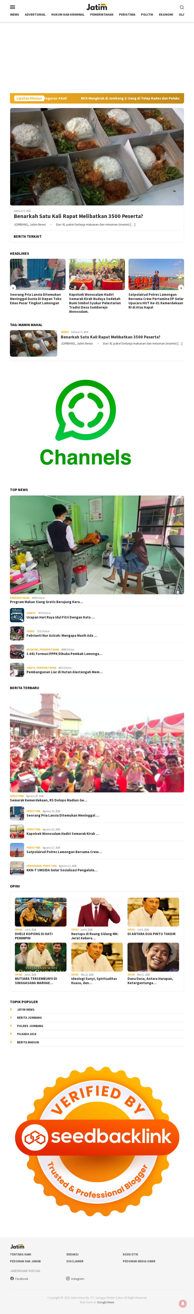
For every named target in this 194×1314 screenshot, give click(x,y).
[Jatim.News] (97, 6)
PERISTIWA (17, 796)
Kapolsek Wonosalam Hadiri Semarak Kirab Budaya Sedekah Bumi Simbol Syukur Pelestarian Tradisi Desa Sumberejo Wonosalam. (36, 303)
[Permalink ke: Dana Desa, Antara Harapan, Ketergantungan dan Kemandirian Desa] (153, 957)
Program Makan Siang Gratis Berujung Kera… (46, 602)
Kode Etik (130, 1254)
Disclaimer (75, 1261)
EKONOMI (32, 649)
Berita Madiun (28, 1042)
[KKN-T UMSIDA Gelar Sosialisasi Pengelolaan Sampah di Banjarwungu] (156, 274)
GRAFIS (30, 613)
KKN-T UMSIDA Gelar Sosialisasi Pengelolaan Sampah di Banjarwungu (156, 296)
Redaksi (72, 1254)
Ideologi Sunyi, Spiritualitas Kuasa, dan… (94, 981)
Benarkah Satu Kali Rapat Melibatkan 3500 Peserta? (79, 216)
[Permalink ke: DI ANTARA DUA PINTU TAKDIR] (153, 912)
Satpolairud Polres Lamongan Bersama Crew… (64, 852)
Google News (105, 1302)
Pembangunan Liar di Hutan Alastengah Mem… (64, 672)
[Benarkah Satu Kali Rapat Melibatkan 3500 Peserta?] (97, 156)
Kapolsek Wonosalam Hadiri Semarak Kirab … (62, 834)
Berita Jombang (29, 1018)
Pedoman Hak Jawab (25, 1261)
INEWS (65, 332)
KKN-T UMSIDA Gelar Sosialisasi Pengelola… (61, 870)
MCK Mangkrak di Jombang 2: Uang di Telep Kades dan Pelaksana (85, 98)
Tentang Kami (20, 1254)
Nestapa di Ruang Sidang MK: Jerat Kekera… (94, 936)
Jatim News (26, 1010)
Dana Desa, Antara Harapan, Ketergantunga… (150, 981)
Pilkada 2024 (26, 1034)
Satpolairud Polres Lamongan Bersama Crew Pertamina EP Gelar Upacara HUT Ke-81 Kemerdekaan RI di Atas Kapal (96, 300)
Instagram (77, 1279)
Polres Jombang (30, 1026)
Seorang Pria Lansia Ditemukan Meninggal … (62, 815)
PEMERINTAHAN (20, 598)
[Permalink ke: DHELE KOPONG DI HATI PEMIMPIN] (40, 912)
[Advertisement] (97, 57)
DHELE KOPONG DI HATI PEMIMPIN (34, 936)
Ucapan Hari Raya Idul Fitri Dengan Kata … (60, 617)
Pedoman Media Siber (139, 1261)
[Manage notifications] (183, 1303)
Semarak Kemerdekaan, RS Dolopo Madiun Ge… (48, 800)
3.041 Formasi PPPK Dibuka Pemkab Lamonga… (64, 654)
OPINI (18, 929)
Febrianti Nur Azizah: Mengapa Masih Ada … (61, 635)
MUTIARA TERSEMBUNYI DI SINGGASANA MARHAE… (36, 981)
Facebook (21, 1279)
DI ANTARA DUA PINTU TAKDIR (152, 934)
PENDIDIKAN (34, 866)
